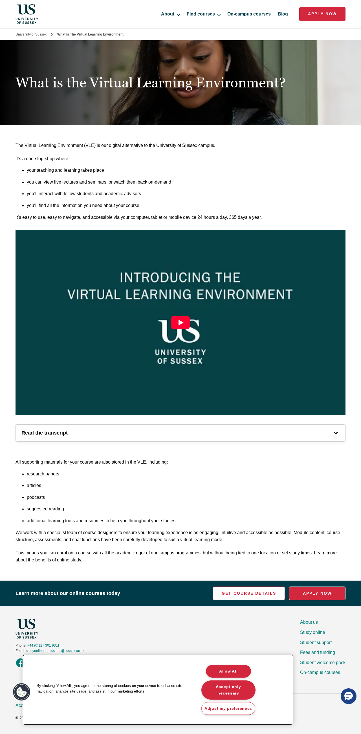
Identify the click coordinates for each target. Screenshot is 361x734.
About (167, 14)
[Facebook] (20, 667)
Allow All (228, 671)
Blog (283, 14)
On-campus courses (249, 14)
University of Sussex (31, 34)
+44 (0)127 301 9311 (43, 645)
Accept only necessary (228, 689)
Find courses (201, 14)
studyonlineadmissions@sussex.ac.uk (55, 651)
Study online (312, 632)
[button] (22, 692)
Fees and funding (317, 652)
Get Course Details (249, 593)
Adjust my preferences (228, 708)
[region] (158, 690)
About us (309, 622)
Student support (316, 642)
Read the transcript (44, 433)
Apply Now (322, 14)
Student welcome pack (322, 662)
